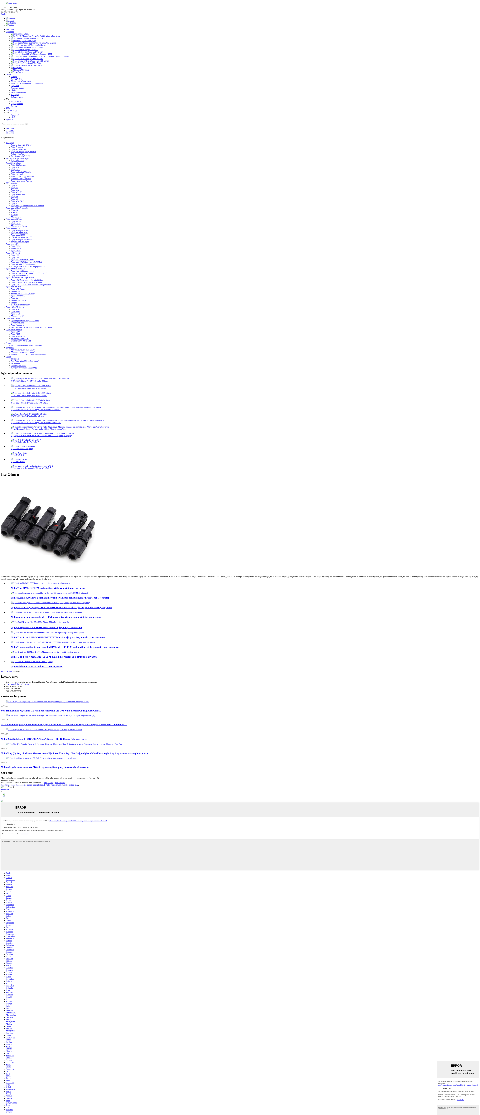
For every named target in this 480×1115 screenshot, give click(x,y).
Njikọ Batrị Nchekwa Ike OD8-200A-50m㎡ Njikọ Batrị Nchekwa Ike (46, 627)
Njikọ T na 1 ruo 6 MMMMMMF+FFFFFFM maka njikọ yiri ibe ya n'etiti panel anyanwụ (58, 637)
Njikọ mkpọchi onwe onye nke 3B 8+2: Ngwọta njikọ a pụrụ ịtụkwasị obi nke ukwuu (45, 767)
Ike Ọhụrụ (10, 133)
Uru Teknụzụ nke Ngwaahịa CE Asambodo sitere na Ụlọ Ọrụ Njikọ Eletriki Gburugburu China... (51, 710)
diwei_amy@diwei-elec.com (17, 684)
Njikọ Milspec (26, 785)
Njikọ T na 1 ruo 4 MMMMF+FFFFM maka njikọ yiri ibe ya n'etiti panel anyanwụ (54, 656)
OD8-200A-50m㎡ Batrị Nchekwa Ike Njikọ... (29, 381)
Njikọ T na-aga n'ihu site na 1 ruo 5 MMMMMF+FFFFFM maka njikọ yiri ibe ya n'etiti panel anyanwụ (65, 647)
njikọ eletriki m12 (71, 785)
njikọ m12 (16, 785)
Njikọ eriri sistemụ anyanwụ (22, 449)
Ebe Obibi (10, 128)
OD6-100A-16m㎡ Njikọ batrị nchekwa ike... (29, 396)
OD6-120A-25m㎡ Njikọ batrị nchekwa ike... (29, 388)
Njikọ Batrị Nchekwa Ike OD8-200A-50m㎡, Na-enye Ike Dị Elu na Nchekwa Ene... (44, 739)
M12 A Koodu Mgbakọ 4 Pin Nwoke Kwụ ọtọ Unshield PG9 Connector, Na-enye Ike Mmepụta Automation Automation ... (64, 724)
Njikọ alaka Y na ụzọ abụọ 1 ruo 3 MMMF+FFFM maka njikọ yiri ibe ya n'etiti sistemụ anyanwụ (61, 607)
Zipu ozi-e (5, 789)
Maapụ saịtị (48, 783)
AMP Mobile (60, 783)
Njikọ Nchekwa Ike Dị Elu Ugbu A (25, 442)
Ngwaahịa (10, 130)
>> (11, 671)
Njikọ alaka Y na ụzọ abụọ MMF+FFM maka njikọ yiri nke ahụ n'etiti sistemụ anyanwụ (56, 617)
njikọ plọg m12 (39, 785)
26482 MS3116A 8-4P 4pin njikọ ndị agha (27, 416)
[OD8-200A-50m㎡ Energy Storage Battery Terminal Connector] (40, 622)
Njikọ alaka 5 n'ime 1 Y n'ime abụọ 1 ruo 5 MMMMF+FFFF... (35, 410)
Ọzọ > (7, 671)
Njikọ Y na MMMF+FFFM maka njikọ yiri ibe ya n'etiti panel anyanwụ (48, 588)
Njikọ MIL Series (18, 462)
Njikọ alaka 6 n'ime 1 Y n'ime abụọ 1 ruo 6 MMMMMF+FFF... (36, 423)
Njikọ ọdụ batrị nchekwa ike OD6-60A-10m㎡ (29, 403)
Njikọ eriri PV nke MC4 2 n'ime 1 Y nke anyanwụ (36, 666)
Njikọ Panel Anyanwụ (54, 785)
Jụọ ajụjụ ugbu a (7, 780)
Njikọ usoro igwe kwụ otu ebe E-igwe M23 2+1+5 (31, 468)
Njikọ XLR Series (18, 455)
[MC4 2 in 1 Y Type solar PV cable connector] (32, 662)
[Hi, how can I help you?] (2, 801)
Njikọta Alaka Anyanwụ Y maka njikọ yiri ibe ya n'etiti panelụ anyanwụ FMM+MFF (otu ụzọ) (60, 597)
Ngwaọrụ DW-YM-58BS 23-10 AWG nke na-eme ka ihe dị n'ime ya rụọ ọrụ (41, 436)
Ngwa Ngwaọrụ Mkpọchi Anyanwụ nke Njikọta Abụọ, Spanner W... (38, 429)
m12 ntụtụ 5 (5, 785)
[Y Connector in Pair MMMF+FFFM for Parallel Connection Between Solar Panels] (40, 583)
